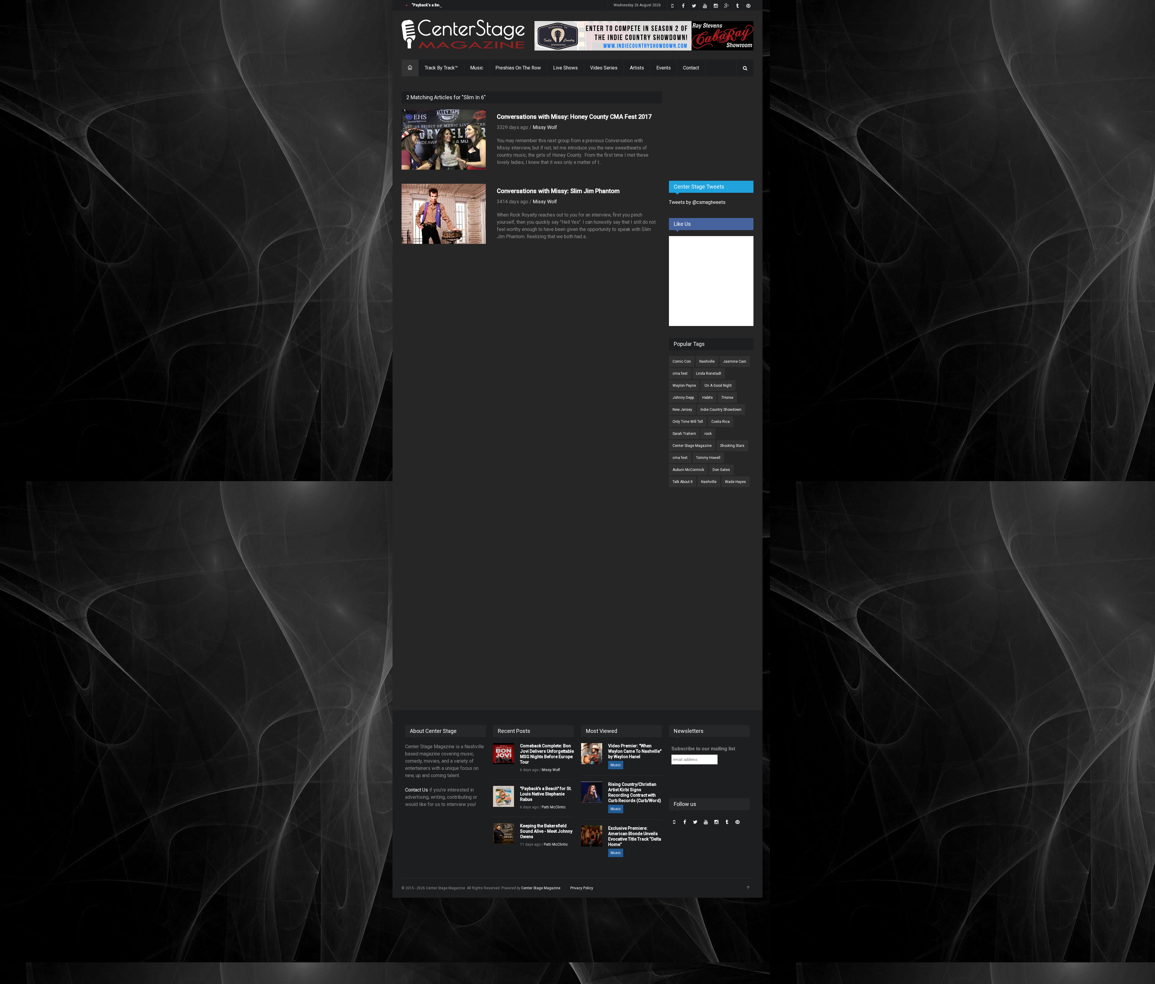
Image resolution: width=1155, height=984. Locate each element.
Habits (707, 397)
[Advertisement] (714, 129)
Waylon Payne (684, 385)
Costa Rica (720, 422)
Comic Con (682, 361)
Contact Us (416, 790)
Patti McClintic (554, 807)
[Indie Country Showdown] (643, 36)
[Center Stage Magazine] (463, 34)
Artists (637, 68)
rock (708, 434)
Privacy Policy (581, 888)
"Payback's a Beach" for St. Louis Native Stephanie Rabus (460, 5)
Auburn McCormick (688, 470)
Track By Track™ (441, 68)
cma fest (680, 373)
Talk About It (683, 482)
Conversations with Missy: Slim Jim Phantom (558, 191)
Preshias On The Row (518, 68)
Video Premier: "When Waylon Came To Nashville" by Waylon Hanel (634, 751)
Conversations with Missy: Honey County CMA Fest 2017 (574, 116)
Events (663, 68)
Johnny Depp (683, 397)
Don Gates (721, 470)
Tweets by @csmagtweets (697, 202)
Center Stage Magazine (692, 446)
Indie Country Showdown (721, 409)
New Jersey (682, 409)
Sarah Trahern (684, 434)
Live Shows (565, 68)
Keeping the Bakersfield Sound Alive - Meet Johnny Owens (546, 831)
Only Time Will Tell (688, 422)
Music (476, 68)
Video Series (604, 68)
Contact (691, 68)
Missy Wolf (545, 127)
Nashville (707, 361)
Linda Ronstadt (708, 373)
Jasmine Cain (734, 361)
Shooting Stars (732, 446)
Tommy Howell (708, 458)
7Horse (727, 397)
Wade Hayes (735, 482)
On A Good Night (718, 385)
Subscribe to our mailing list (703, 748)
